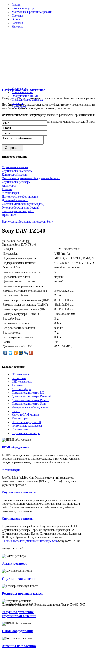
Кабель (16, 411)
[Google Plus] (31, 352)
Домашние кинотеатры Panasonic (32, 396)
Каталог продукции (23, 8)
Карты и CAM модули (25, 414)
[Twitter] (10, 352)
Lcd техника (19, 378)
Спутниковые (20, 429)
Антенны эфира (21, 389)
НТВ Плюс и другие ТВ (26, 422)
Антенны (17, 385)
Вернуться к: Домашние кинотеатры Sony (27, 221)
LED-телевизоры (22, 381)
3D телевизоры (21, 374)
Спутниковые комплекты (19, 492)
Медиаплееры (11, 470)
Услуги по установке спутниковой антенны (19, 614)
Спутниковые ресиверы (26, 433)
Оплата (16, 19)
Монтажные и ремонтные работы (32, 12)
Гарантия (17, 23)
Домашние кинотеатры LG (28, 392)
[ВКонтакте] (5, 352)
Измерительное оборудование (30, 407)
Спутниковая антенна (19, 579)
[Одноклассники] (15, 352)
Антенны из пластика (19, 646)
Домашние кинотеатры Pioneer (30, 400)
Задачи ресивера (14, 563)
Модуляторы (20, 418)
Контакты (17, 26)
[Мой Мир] (20, 352)
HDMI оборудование (15, 447)
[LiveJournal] (25, 352)
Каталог (19, 541)
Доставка (17, 15)
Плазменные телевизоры (27, 425)
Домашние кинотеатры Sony (29, 403)
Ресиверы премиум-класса (22, 593)
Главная (16, 4)
